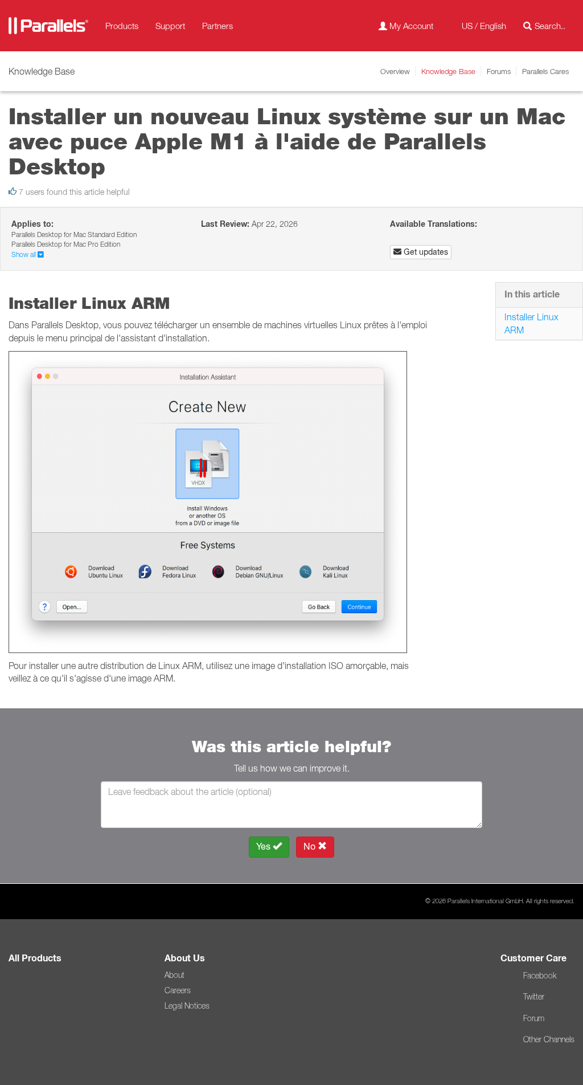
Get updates (424, 252)
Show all (24, 254)
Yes (264, 846)
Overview (395, 71)
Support (170, 26)
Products (121, 26)
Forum (533, 1018)
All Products (35, 958)
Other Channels (548, 1039)
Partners (217, 26)
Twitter (533, 996)
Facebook (539, 975)
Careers (178, 990)
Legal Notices (187, 1005)
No (310, 846)
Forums (499, 71)
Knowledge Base (448, 71)
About (174, 975)
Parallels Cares (545, 71)
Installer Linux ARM (531, 323)
